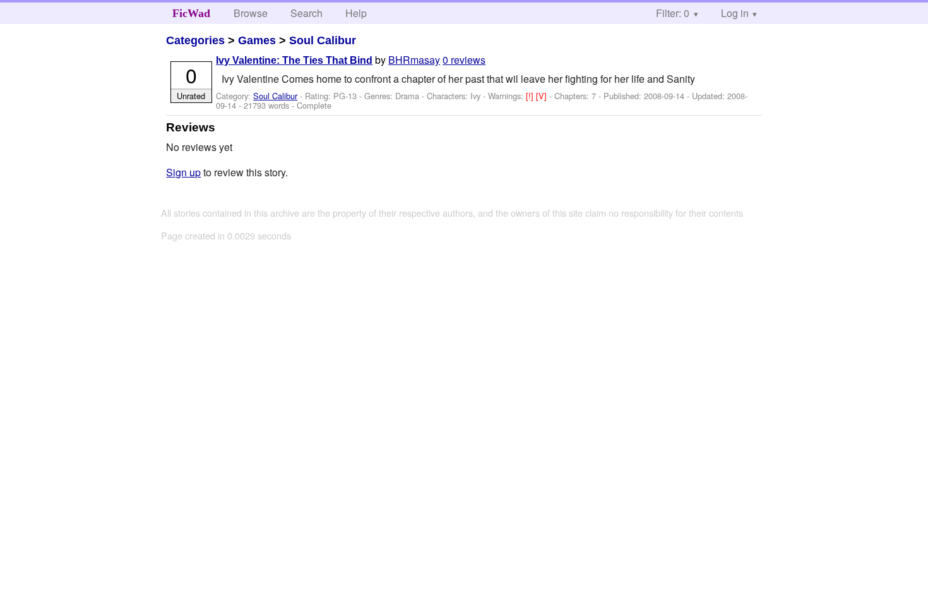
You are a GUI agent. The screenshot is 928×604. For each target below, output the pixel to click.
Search (306, 13)
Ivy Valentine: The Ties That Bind (294, 60)
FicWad (191, 13)
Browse (251, 13)
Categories (195, 40)
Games (257, 40)
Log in (735, 13)
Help (356, 13)
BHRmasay (414, 59)
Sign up (183, 172)
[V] (542, 96)
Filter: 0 (672, 13)
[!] (531, 96)
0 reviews (464, 59)
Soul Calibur (322, 40)
